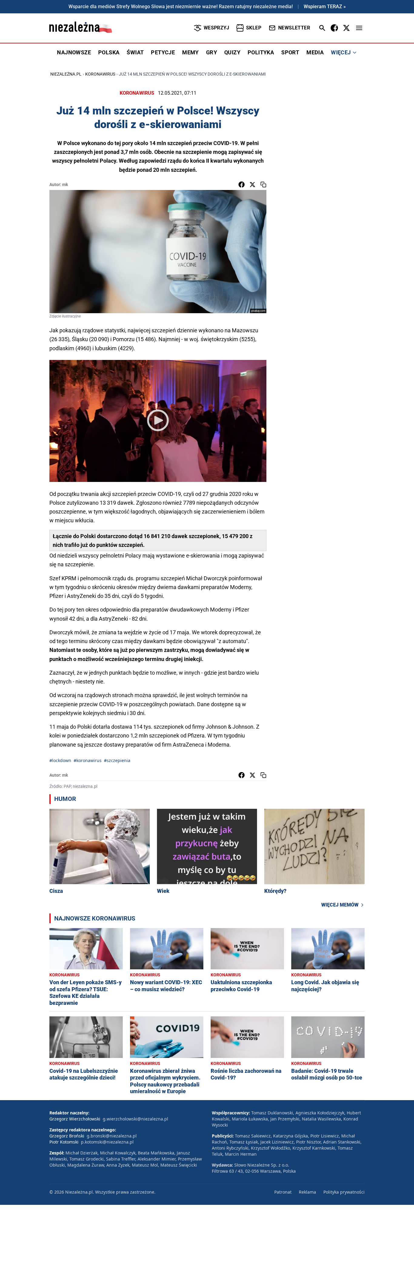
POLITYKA (261, 52)
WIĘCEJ (341, 52)
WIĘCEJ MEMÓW (340, 905)
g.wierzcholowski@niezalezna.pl (135, 1119)
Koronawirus (100, 74)
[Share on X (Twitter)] (252, 184)
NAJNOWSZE (74, 52)
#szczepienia (117, 760)
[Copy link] (263, 184)
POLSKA (108, 52)
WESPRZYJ (216, 28)
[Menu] (359, 27)
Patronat (283, 1192)
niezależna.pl (66, 74)
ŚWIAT (135, 52)
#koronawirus (88, 760)
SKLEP (253, 28)
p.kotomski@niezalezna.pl (107, 1142)
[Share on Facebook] (242, 184)
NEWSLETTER (294, 28)
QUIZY (232, 52)
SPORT (290, 52)
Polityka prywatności (344, 1192)
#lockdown (60, 760)
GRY (211, 52)
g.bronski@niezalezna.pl (112, 1136)
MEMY (190, 52)
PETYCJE (163, 52)
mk (65, 184)
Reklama (307, 1192)
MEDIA (315, 52)
